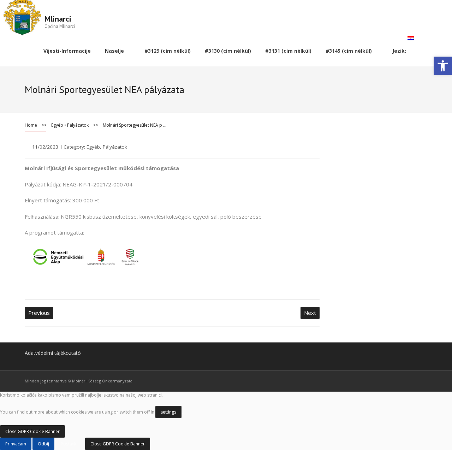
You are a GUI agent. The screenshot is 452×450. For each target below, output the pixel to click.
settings (168, 412)
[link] (443, 66)
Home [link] (31, 125)
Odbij (43, 444)
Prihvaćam (15, 444)
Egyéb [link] (57, 125)
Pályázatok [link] (78, 125)
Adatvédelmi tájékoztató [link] (53, 353)
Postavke (70, 444)
